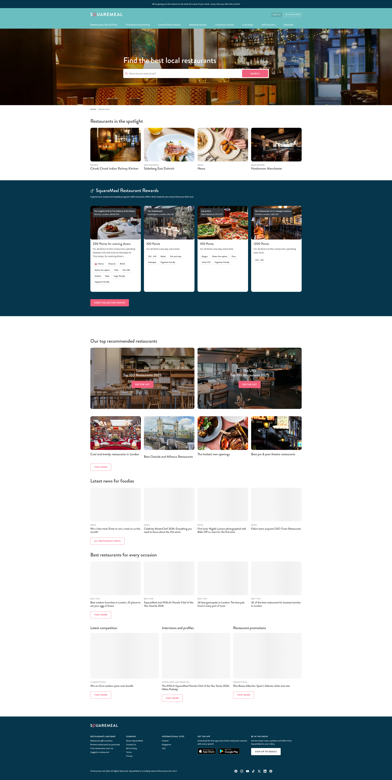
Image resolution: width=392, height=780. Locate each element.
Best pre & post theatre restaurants (273, 454)
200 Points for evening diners (112, 243)
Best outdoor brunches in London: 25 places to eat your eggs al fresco (115, 604)
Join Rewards (292, 14)
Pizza (234, 256)
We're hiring (131, 748)
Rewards (288, 24)
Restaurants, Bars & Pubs (103, 24)
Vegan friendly (119, 276)
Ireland (165, 740)
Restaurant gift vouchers (101, 740)
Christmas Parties (224, 24)
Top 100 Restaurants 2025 (142, 372)
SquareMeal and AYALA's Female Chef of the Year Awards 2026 (168, 604)
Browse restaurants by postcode (105, 744)
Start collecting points (109, 302)
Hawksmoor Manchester (266, 168)
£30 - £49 (152, 256)
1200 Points (261, 243)
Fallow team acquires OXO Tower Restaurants (276, 529)
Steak (107, 276)
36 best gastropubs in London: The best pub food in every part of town (221, 604)
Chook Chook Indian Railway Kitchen (114, 168)
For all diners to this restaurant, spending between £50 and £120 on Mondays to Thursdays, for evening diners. (114, 252)
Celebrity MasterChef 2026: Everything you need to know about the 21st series (168, 530)
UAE (164, 748)
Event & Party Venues (169, 24)
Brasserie (112, 263)
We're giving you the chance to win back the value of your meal (196, 4)
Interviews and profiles (175, 682)
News (93, 525)
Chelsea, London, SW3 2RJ (273, 213)
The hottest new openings (214, 454)
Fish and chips (175, 256)
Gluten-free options (102, 270)
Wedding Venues (198, 24)
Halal (116, 270)
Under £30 (206, 262)
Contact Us (131, 744)
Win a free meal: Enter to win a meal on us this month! (115, 530)
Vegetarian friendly (102, 282)
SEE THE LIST (142, 384)
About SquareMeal (134, 740)
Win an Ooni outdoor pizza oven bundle (111, 686)
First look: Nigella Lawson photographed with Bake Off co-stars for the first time (222, 530)
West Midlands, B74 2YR (211, 213)
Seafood (98, 276)
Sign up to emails (266, 751)
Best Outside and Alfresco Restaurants (168, 456)
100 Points (153, 243)
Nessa (201, 168)
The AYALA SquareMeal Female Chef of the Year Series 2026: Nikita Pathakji (196, 687)
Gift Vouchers (269, 24)
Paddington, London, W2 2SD (161, 213)
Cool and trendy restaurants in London (114, 454)
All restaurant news (107, 540)
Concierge (247, 24)
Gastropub (152, 262)
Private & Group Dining (138, 24)
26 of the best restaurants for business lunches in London (276, 604)
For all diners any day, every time (163, 248)
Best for (95, 599)
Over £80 (126, 270)
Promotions (240, 682)
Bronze (101, 263)
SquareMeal (106, 15)
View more (100, 467)
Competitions (98, 682)
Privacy (129, 756)
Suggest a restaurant (99, 752)
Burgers (205, 256)
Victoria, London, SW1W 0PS (114, 213)
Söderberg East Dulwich (159, 168)
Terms (129, 752)
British (122, 263)
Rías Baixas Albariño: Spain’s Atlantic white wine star (261, 686)
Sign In (277, 14)
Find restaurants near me (101, 748)
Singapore (166, 744)
